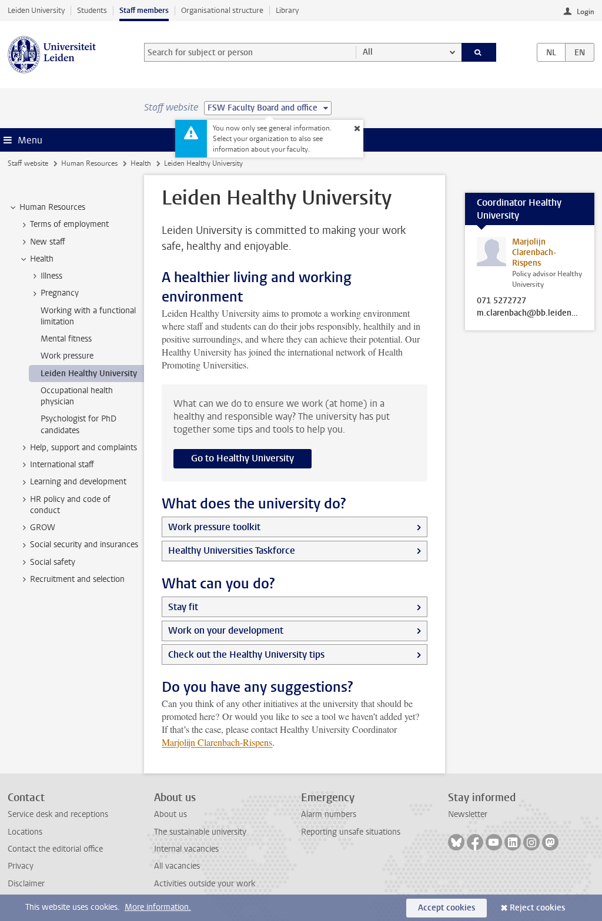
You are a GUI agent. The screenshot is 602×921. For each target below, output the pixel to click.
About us (170, 814)
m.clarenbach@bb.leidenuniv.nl (530, 313)
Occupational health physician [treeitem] (77, 396)
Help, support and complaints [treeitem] (83, 447)
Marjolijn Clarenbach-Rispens (217, 742)
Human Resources (89, 163)
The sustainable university (200, 832)
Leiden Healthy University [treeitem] (89, 373)
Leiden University (36, 10)
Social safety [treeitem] (52, 562)
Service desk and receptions (58, 814)
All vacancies (177, 866)
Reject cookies (537, 907)
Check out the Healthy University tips (246, 654)
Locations (25, 832)
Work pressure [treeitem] (67, 355)
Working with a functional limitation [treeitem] (88, 316)
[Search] (479, 52)
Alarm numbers (328, 814)
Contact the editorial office (55, 849)
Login (585, 11)
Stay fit (183, 607)
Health (141, 163)
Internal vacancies (186, 849)
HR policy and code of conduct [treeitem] (70, 505)
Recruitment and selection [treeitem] (77, 579)
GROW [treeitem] (42, 527)
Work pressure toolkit (214, 527)
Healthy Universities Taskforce (231, 550)
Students (92, 10)
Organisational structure (222, 10)
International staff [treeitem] (62, 464)
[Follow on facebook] (475, 842)
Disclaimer (26, 883)
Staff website (28, 163)
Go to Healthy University (242, 458)
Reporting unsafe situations (350, 832)
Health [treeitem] (41, 258)
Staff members (144, 10)
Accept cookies (446, 907)
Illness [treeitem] (51, 276)
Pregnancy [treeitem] (60, 293)
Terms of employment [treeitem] (69, 224)
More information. (158, 907)
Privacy (21, 866)
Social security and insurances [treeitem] (84, 544)
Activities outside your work (204, 883)
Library (287, 10)
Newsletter (467, 814)
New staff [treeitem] (47, 241)
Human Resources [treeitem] (52, 207)
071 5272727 (501, 301)
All (368, 52)
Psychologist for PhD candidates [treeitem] (78, 424)
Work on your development (225, 630)
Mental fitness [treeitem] (66, 338)
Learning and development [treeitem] (78, 481)
